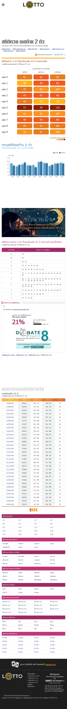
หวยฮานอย (30, 686)
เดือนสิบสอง (53, 580)
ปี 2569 (4, 638)
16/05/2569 (10, 424)
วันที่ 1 (4, 589)
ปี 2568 (20, 638)
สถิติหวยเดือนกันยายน (19, 49)
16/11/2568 (10, 466)
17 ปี (3, 534)
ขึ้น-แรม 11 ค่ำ (38, 609)
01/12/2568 (10, 462)
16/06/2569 (10, 417)
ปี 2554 (52, 648)
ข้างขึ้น (20, 592)
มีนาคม (36, 556)
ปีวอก (4, 628)
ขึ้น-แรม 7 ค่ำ (38, 605)
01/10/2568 (10, 476)
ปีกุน (51, 628)
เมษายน (52, 556)
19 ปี (35, 534)
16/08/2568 (10, 487)
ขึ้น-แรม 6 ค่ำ (22, 605)
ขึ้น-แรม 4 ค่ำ (54, 601)
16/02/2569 (10, 445)
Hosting (46, 698)
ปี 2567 (36, 638)
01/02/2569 (10, 448)
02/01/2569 (10, 455)
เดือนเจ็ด (36, 576)
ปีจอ (35, 628)
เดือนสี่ (52, 572)
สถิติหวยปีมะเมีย (20, 51)
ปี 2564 (20, 641)
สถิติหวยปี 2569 (32, 49)
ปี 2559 (36, 645)
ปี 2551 (36, 652)
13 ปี (3, 531)
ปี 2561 (4, 645)
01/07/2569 (10, 414)
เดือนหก (20, 576)
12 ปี (51, 527)
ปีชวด (4, 621)
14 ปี (19, 531)
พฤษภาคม (5, 560)
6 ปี (19, 524)
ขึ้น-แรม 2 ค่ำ (22, 601)
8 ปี (51, 524)
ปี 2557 (4, 648)
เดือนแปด (53, 576)
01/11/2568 (10, 469)
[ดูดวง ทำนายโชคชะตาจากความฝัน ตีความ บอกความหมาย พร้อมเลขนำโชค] (33, 222)
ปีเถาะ (51, 621)
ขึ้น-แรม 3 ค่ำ (38, 601)
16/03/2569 (10, 438)
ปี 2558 (52, 645)
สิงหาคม (52, 560)
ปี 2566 (52, 638)
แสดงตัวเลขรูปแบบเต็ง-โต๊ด (21, 309)
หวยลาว (29, 684)
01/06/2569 (10, 421)
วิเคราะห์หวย (31, 674)
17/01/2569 (10, 452)
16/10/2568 (10, 473)
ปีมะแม (52, 625)
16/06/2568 (10, 501)
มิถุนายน (20, 560)
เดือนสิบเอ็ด (37, 580)
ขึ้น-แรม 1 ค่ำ (6, 601)
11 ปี (35, 527)
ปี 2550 (52, 652)
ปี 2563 (36, 641)
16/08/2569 (10, 403)
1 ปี (3, 520)
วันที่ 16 (36, 589)
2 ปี (19, 520)
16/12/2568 (10, 459)
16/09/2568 (10, 480)
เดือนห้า (4, 576)
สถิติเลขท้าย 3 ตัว (33, 680)
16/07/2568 (10, 494)
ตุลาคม (20, 563)
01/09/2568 (10, 483)
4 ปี (51, 520)
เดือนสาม (37, 572)
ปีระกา (20, 628)
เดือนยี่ (20, 572)
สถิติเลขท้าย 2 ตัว (33, 682)
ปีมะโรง (4, 625)
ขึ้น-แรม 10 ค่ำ (22, 609)
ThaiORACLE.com (28, 698)
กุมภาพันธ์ (21, 556)
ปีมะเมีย (36, 625)
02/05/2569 (10, 428)
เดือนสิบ (20, 580)
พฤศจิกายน (37, 563)
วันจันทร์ (20, 543)
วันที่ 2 (20, 589)
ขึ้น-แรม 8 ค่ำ (54, 605)
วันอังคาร (37, 543)
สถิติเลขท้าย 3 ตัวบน (34, 676)
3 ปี (35, 520)
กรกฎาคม (37, 560)
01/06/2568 (10, 504)
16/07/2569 (10, 410)
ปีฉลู (19, 621)
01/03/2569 (10, 441)
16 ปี (51, 531)
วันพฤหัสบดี (5, 547)
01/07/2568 (10, 497)
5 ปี (3, 524)
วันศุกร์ (20, 547)
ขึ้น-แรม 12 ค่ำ (54, 609)
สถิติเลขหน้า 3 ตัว (33, 678)
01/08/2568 (10, 490)
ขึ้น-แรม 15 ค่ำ (38, 612)
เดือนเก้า (5, 580)
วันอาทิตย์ (5, 543)
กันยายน (4, 563)
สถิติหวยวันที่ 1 (6, 49)
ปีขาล (36, 621)
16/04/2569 (10, 431)
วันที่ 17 (52, 589)
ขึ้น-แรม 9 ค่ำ (6, 609)
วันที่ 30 (4, 592)
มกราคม (4, 556)
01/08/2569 (10, 407)
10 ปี (19, 527)
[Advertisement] (33, 23)
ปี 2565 (4, 641)
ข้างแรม (36, 592)
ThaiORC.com (18, 698)
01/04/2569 (10, 435)
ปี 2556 (20, 648)
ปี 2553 (4, 652)
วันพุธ (51, 543)
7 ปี (35, 524)
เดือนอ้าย (5, 572)
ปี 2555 (36, 648)
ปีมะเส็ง (20, 625)
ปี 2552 (20, 652)
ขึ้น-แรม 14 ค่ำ (22, 612)
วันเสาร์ (36, 547)
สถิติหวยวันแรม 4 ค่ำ (58, 49)
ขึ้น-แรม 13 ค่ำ (6, 612)
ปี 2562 (52, 641)
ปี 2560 (20, 645)
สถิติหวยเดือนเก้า (9, 51)
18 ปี (19, 534)
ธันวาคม (52, 563)
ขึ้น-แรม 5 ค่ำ (6, 605)
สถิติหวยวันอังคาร (45, 49)
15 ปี (35, 531)
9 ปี (3, 527)
